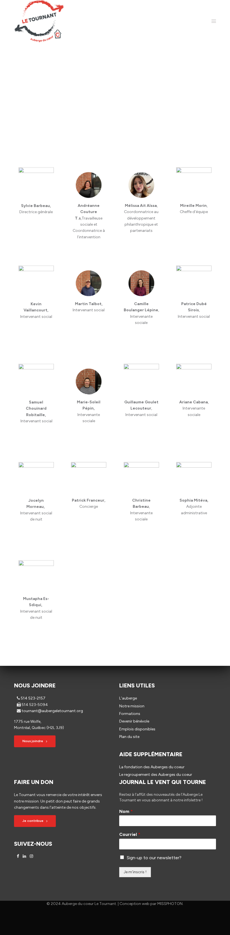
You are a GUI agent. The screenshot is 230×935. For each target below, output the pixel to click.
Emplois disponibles (137, 729)
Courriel (129, 834)
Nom (126, 811)
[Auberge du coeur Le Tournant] (39, 21)
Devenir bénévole (134, 721)
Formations (129, 713)
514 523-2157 (33, 698)
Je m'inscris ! (135, 872)
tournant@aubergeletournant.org (52, 710)
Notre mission (131, 706)
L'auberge (128, 698)
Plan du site (129, 736)
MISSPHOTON (170, 903)
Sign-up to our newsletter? (154, 857)
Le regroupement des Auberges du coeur (155, 774)
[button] (35, 741)
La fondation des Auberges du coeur (152, 767)
